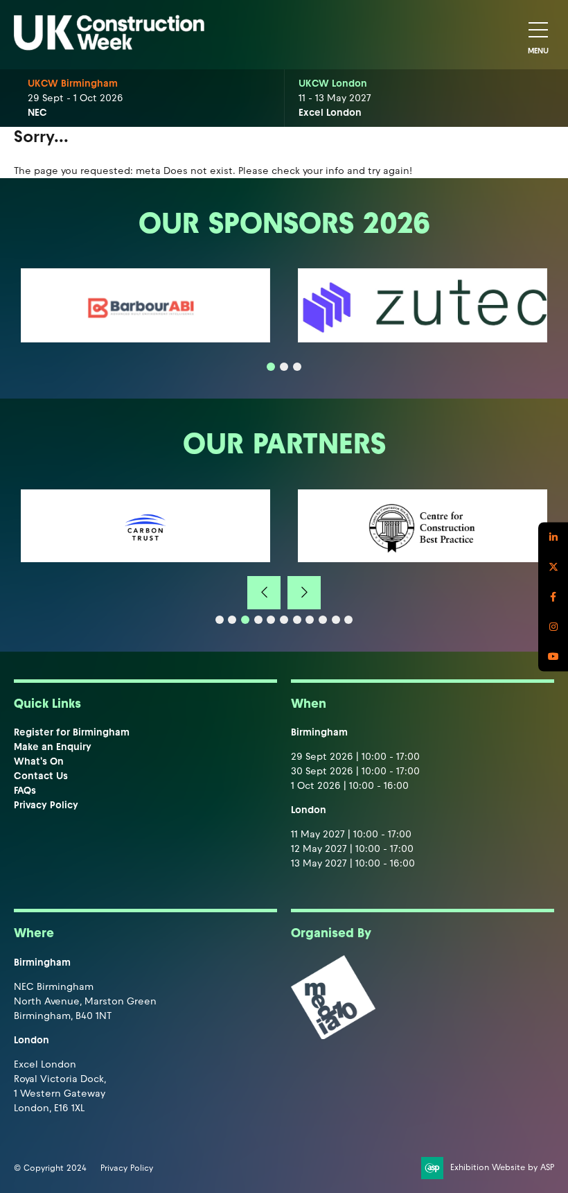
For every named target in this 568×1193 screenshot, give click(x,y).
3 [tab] (297, 367)
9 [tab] (323, 620)
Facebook (553, 596)
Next (304, 592)
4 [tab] (258, 620)
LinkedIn (553, 537)
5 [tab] (271, 620)
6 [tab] (284, 620)
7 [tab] (297, 620)
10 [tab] (336, 620)
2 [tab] (284, 367)
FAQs (25, 790)
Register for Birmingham (72, 732)
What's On (39, 761)
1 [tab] (271, 367)
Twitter (553, 567)
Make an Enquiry (52, 747)
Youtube (553, 656)
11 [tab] (348, 620)
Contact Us (41, 776)
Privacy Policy (46, 805)
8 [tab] (309, 620)
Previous (264, 592)
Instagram (553, 626)
